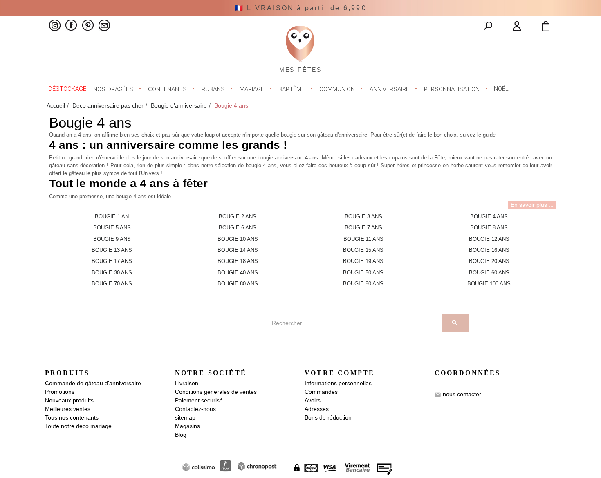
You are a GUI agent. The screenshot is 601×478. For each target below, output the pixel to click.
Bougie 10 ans (238, 239)
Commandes (321, 391)
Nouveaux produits (69, 400)
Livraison (186, 383)
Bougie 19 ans (363, 261)
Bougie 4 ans (489, 217)
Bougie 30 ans (112, 273)
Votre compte (340, 372)
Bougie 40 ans (238, 273)
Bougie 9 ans (112, 239)
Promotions (59, 391)
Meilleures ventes (67, 409)
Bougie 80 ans (238, 284)
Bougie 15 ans (363, 250)
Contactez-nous (195, 409)
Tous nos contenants (72, 417)
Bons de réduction (328, 417)
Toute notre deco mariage (78, 426)
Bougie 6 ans (237, 228)
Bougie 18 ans (238, 261)
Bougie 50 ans (363, 273)
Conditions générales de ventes (216, 391)
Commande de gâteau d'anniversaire (93, 383)
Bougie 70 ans (112, 284)
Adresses (317, 409)
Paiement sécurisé (199, 400)
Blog (180, 434)
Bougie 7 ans (363, 228)
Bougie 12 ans (489, 239)
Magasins (187, 426)
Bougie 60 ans (489, 273)
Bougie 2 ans (237, 217)
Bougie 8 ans (489, 228)
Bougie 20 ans (489, 261)
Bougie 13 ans (112, 250)
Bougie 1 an (112, 217)
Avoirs (313, 400)
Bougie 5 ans (112, 228)
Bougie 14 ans (238, 250)
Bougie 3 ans (363, 217)
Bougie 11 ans (363, 239)
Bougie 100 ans (489, 284)
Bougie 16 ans (489, 250)
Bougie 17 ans (112, 261)
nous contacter (462, 394)
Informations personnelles (338, 383)
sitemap (185, 417)
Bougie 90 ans (363, 284)
